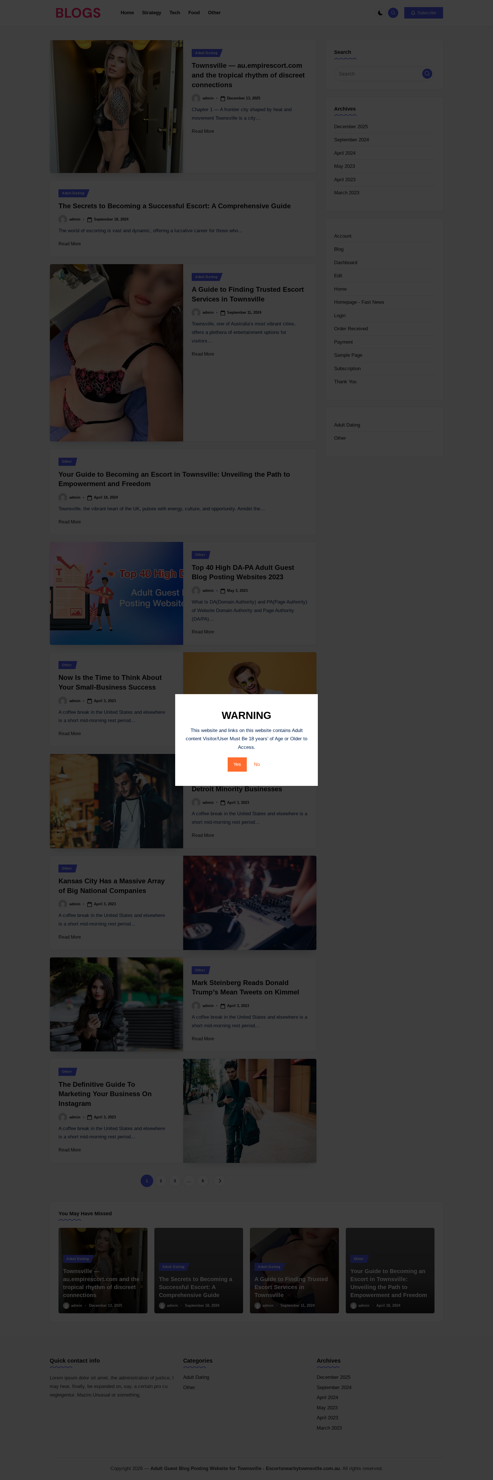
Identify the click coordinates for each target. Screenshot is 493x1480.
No (257, 764)
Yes (237, 764)
